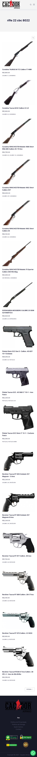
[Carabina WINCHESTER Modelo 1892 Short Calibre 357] (18, 172)
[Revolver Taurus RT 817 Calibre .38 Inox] (18, 540)
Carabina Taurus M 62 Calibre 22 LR (15, 108)
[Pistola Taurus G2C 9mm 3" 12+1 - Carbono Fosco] (18, 417)
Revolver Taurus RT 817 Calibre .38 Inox (16, 556)
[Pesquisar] (30, 4)
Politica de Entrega (18, 724)
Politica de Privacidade (18, 722)
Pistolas (12, 359)
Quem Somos (18, 727)
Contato (18, 729)
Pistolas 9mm (12, 441)
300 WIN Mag (6, 278)
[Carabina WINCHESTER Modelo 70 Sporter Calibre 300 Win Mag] (18, 254)
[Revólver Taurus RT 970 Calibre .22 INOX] (18, 617)
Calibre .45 (5, 155)
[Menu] (34, 4)
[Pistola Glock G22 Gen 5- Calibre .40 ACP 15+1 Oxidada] (18, 335)
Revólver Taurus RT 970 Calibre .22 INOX (17, 633)
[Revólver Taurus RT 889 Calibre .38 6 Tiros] (18, 579)
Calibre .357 (5, 196)
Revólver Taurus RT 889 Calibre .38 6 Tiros (18, 594)
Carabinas (12, 75)
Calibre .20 (5, 318)
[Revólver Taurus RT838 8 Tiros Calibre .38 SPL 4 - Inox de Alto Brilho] (18, 656)
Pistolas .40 (12, 400)
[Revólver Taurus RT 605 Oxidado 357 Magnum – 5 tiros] (18, 458)
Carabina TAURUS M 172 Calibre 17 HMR (17, 69)
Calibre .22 (5, 114)
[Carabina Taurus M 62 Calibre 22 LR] (18, 92)
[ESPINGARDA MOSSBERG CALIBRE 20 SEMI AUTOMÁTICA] (18, 294)
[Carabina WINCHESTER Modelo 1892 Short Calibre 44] (18, 213)
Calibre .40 (5, 359)
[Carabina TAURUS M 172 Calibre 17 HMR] (18, 54)
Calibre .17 (5, 75)
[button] (33, 753)
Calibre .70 (12, 155)
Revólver (13, 482)
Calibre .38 (5, 562)
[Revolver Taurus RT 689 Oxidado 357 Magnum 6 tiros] (18, 499)
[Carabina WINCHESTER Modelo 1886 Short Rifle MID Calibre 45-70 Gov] (18, 131)
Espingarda (12, 318)
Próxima (29, 689)
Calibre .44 (5, 237)
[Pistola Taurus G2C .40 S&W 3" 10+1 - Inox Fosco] (18, 376)
